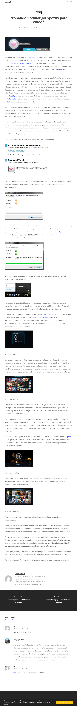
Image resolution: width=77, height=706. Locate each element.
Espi (15, 672)
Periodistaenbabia (18, 639)
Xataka (16, 63)
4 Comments (52, 27)
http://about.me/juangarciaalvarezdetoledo (29, 584)
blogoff (8, 2)
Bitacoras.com (17, 620)
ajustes (6, 704)
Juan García (24, 27)
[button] (71, 2)
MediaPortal (36, 317)
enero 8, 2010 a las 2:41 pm (20, 668)
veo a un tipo (57, 232)
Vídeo (39, 13)
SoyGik (29, 63)
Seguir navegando (64, 702)
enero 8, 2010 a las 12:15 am (21, 628)
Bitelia (22, 63)
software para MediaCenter (51, 314)
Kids (14, 667)
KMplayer (68, 437)
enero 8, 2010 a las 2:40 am (20, 641)
